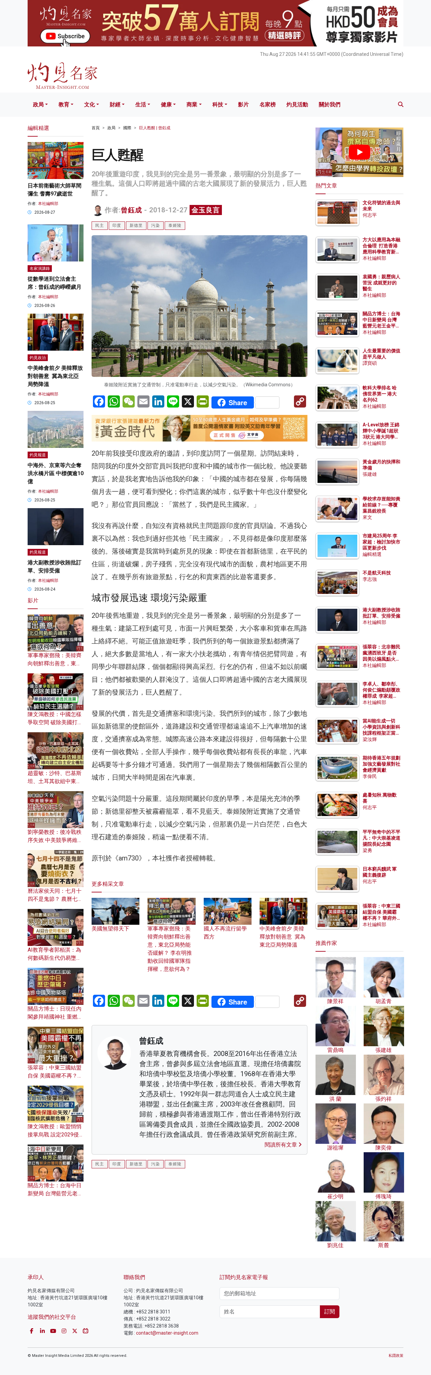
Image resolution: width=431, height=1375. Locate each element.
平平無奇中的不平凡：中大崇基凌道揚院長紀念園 (381, 838)
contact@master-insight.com (167, 1333)
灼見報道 (38, 455)
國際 (127, 128)
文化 (89, 104)
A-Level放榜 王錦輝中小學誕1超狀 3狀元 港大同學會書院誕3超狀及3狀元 (381, 437)
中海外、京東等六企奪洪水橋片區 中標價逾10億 (56, 473)
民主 (99, 225)
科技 (217, 104)
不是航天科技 (377, 572)
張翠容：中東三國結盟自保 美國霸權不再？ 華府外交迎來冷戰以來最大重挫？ (381, 918)
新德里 (136, 225)
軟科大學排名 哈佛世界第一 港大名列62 (380, 393)
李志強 (370, 579)
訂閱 (329, 1311)
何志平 (370, 215)
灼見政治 (38, 357)
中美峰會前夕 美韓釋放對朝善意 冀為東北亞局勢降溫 (282, 936)
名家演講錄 (40, 268)
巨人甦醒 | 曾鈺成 (154, 128)
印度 (116, 225)
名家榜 (268, 104)
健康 (166, 104)
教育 (64, 104)
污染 (155, 225)
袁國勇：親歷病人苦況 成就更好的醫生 (381, 282)
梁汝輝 (370, 739)
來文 (367, 517)
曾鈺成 (131, 210)
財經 (115, 104)
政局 (38, 104)
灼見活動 (297, 104)
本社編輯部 (48, 203)
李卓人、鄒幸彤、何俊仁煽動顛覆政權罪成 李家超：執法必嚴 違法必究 (381, 696)
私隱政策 (396, 1355)
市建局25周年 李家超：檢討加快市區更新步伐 (381, 542)
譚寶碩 (370, 363)
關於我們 (329, 104)
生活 (140, 104)
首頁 (96, 128)
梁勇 (367, 850)
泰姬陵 (174, 225)
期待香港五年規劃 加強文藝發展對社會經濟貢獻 (381, 764)
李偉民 (370, 776)
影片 (243, 104)
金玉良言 (206, 210)
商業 (192, 104)
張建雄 (370, 474)
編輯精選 (372, 554)
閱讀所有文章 (281, 1144)
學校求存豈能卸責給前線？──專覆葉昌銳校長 (381, 505)
